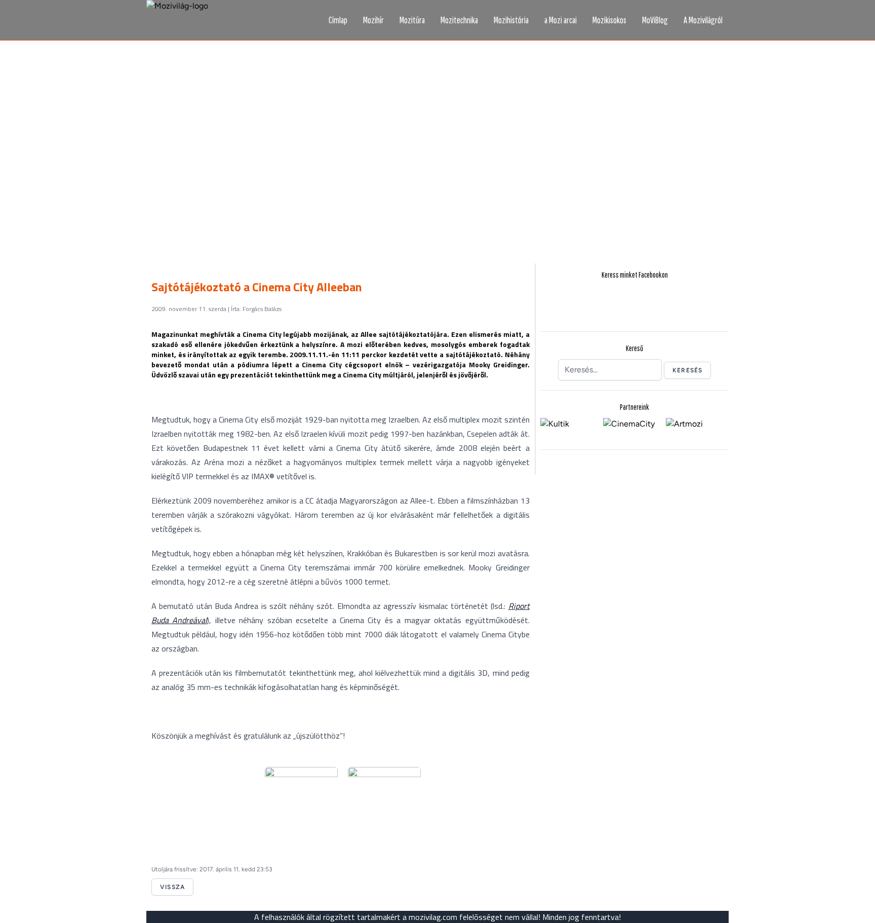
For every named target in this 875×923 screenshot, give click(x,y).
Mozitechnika (459, 20)
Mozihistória (511, 20)
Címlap (338, 20)
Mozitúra (412, 20)
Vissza (172, 887)
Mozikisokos (609, 20)
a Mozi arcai (560, 20)
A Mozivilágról (703, 20)
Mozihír (373, 20)
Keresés (687, 370)
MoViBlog (655, 20)
